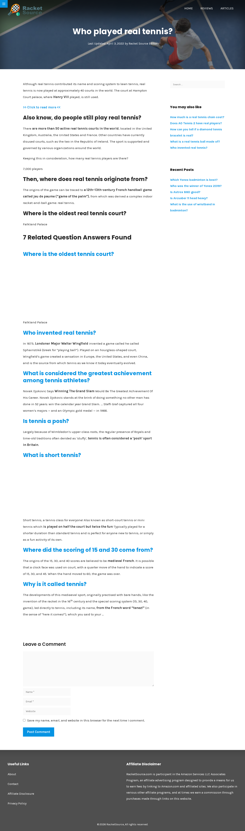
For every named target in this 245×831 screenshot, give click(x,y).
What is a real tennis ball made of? (195, 141)
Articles (227, 8)
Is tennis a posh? (46, 421)
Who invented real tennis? (59, 333)
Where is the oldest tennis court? (68, 254)
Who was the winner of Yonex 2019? (196, 186)
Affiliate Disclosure (21, 793)
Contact (13, 784)
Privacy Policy (17, 803)
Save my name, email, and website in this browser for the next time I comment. (86, 720)
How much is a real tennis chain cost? (197, 117)
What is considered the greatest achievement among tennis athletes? (87, 377)
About (12, 774)
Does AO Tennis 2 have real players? (196, 123)
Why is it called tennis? (55, 584)
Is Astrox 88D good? (185, 192)
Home (188, 8)
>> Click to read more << (41, 107)
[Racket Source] (25, 9)
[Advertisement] (88, 288)
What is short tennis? (52, 455)
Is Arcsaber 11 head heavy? (189, 198)
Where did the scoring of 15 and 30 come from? (88, 550)
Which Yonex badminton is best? (194, 180)
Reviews (206, 8)
